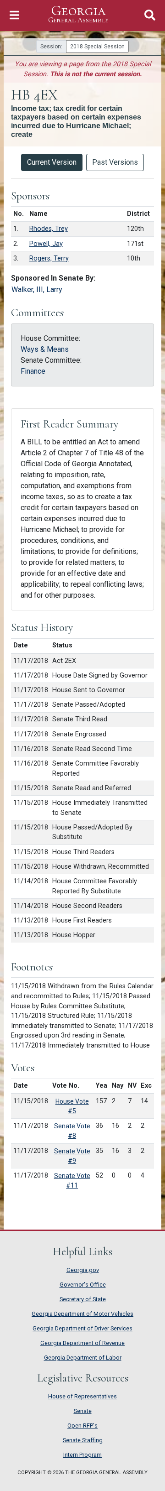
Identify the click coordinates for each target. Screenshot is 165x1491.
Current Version (52, 162)
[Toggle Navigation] (14, 15)
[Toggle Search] (149, 15)
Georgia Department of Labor (82, 1357)
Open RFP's (82, 1425)
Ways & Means (45, 349)
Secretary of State (83, 1299)
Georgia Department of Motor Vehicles (82, 1313)
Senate (83, 1411)
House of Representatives (82, 1396)
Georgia (78, 14)
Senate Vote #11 (72, 1180)
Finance (33, 371)
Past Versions (115, 162)
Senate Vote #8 (72, 1130)
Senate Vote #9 (72, 1155)
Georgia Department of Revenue (82, 1343)
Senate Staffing (83, 1440)
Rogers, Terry (49, 258)
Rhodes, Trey (48, 229)
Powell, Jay (46, 244)
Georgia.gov (82, 1270)
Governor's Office (83, 1284)
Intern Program (82, 1454)
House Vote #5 (72, 1106)
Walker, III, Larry (36, 289)
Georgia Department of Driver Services (82, 1328)
